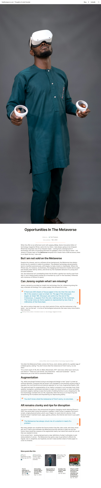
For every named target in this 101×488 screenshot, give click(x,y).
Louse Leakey (46, 287)
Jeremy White (53, 245)
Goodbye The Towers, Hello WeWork (61, 456)
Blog (85, 2)
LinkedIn (93, 2)
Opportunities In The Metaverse (49, 455)
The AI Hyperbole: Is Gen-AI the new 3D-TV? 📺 (26, 456)
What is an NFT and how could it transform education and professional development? (74, 458)
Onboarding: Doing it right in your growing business (38, 456)
